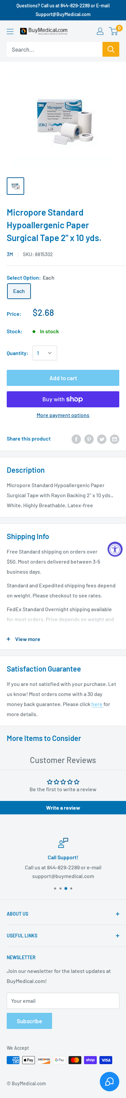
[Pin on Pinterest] (89, 439)
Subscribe (29, 1021)
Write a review (63, 807)
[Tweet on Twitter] (102, 439)
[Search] (110, 49)
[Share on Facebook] (76, 439)
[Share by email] (114, 439)
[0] (114, 31)
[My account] (100, 31)
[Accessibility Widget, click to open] (115, 549)
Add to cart (63, 377)
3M (10, 254)
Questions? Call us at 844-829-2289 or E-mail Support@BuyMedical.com (63, 10)
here (97, 704)
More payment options (63, 415)
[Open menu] (10, 31)
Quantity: (18, 353)
